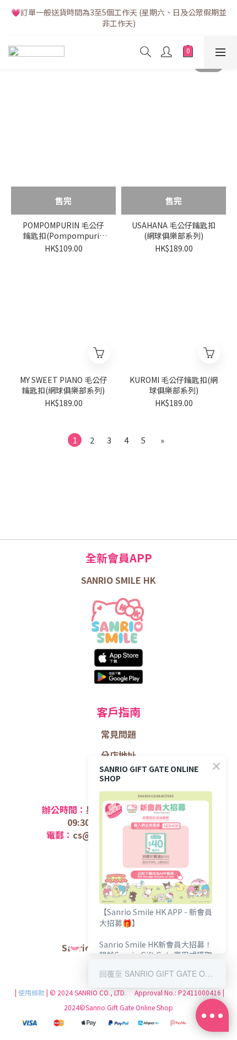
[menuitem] (75, 440)
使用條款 (32, 992)
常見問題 (118, 734)
